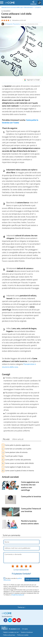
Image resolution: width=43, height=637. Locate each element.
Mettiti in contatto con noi (11, 632)
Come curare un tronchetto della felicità (19, 463)
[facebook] (5, 620)
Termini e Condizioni (27, 632)
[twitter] (10, 620)
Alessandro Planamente (13, 24)
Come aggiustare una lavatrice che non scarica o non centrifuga (30, 486)
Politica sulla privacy (9, 635)
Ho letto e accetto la (13, 579)
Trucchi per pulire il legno (14, 456)
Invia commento (32, 579)
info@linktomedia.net (17, 595)
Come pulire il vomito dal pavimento (18, 459)
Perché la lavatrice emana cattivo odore (30, 522)
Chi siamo (25, 629)
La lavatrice (38, 7)
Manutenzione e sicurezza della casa (11, 7)
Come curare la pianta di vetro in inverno (19, 470)
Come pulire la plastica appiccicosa (17, 445)
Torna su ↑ (21, 607)
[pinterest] (19, 620)
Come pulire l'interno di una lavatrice (31, 510)
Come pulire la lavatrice (31, 496)
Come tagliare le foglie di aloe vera (17, 467)
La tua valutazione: (21, 570)
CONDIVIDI (33, 4)
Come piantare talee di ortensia (16, 452)
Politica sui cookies (22, 635)
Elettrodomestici (28, 7)
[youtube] (14, 620)
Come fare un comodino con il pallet (18, 448)
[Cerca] (39, 3)
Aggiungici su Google (33, 80)
